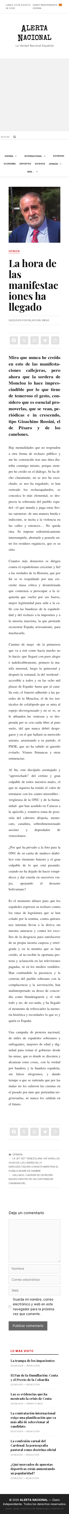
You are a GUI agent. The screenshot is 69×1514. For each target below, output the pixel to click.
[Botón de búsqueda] (14, 137)
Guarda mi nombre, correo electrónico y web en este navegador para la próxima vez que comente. (33, 1307)
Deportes (25, 163)
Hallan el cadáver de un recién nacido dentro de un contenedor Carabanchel (31, 1179)
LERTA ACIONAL (35, 34)
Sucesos (40, 163)
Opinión (53, 164)
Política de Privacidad (35, 1509)
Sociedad (58, 156)
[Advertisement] (34, 94)
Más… (30, 171)
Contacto (57, 1509)
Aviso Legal (12, 1509)
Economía (10, 163)
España (9, 156)
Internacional (33, 156)
